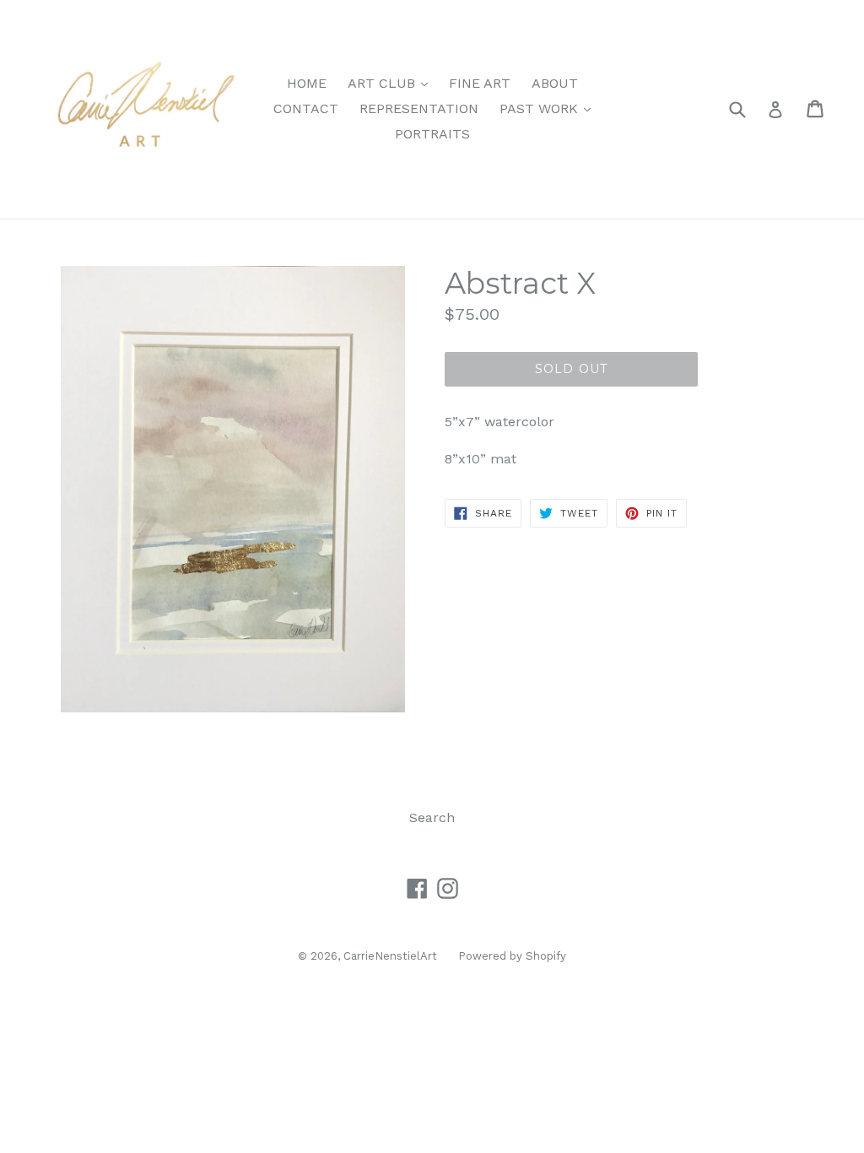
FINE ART (479, 83)
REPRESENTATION (418, 108)
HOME (307, 83)
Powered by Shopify (512, 956)
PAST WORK (549, 108)
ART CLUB (392, 82)
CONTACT (305, 108)
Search (432, 817)
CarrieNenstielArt (390, 956)
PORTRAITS (432, 134)
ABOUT (555, 83)
